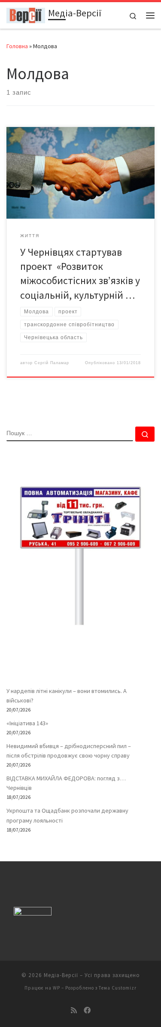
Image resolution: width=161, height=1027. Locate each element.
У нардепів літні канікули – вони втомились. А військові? (66, 695)
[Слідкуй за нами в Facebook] (87, 1010)
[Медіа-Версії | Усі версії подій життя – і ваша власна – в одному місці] (25, 14)
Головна (17, 46)
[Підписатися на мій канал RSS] (74, 1010)
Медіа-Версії (61, 975)
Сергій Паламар (51, 363)
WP (56, 988)
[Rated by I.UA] (33, 913)
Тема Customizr (118, 988)
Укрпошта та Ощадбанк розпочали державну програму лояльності (67, 815)
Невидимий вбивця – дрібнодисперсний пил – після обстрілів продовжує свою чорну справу (68, 750)
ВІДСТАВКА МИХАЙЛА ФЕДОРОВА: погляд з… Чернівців (66, 783)
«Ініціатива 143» (27, 723)
